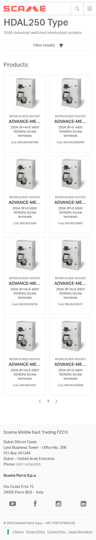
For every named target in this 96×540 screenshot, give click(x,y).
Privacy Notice (13, 531)
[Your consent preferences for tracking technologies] (8, 531)
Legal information (81, 531)
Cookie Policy (56, 531)
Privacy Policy (35, 531)
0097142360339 (28, 464)
